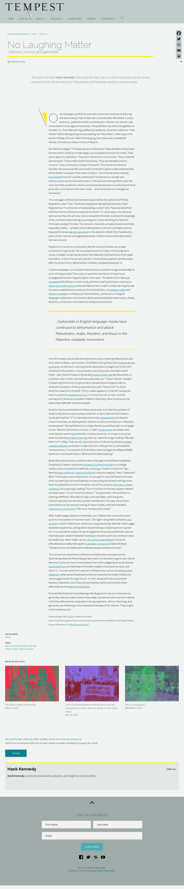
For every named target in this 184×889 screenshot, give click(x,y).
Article (43, 34)
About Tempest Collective (78, 625)
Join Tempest (108, 19)
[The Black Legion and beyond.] (32, 683)
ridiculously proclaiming (62, 508)
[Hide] (181, 62)
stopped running (77, 394)
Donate (91, 19)
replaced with (107, 417)
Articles (24, 19)
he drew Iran (105, 429)
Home (11, 19)
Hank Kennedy (17, 61)
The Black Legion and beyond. (21, 704)
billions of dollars (58, 293)
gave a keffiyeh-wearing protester (77, 472)
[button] (122, 18)
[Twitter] (179, 39)
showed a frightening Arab (98, 464)
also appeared (80, 232)
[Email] (179, 50)
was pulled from (57, 566)
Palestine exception (79, 586)
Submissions (75, 19)
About (39, 19)
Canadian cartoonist (97, 543)
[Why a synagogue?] (152, 683)
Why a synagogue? (135, 704)
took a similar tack (102, 374)
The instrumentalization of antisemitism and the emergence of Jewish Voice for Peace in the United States (91, 708)
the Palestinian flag (77, 437)
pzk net (71, 617)
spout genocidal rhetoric (62, 285)
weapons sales (118, 289)
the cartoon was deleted (100, 539)
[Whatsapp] (179, 45)
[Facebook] (179, 33)
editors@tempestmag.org (67, 739)
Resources (57, 19)
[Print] (179, 56)
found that (54, 177)
